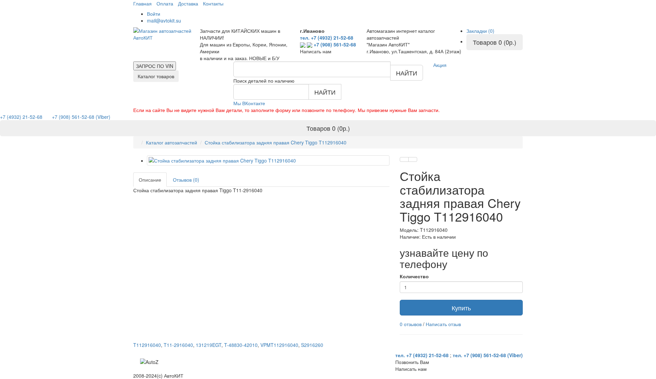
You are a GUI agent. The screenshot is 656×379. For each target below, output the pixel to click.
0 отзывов (411, 324)
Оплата (164, 3)
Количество (414, 276)
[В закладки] (404, 159)
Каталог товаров (156, 76)
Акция (440, 64)
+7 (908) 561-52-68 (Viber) (77, 116)
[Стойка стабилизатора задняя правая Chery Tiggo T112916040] (268, 160)
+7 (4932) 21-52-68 (22, 116)
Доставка (188, 3)
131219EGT (208, 344)
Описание (150, 179)
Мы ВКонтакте (249, 103)
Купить (461, 307)
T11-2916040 (178, 344)
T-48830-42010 (241, 344)
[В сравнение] (412, 159)
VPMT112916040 (279, 344)
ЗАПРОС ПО (154, 65)
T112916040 (147, 344)
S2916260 (312, 344)
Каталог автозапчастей (171, 142)
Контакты (213, 3)
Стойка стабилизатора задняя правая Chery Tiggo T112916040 (275, 142)
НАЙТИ (406, 72)
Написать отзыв (443, 324)
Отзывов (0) (186, 179)
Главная (142, 3)
